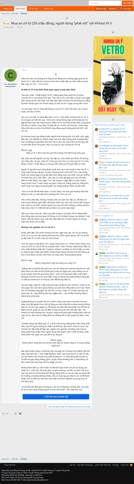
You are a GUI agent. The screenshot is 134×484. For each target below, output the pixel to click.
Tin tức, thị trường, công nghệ (110, 175)
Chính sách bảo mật (102, 465)
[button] (39, 8)
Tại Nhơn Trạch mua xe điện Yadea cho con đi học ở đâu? (114, 254)
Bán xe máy (103, 232)
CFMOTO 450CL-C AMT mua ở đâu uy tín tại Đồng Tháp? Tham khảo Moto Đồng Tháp (113, 222)
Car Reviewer (8, 27)
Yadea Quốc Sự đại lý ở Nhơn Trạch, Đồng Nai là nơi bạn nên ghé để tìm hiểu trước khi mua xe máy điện (114, 271)
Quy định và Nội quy (85, 465)
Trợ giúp (115, 465)
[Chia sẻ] (86, 70)
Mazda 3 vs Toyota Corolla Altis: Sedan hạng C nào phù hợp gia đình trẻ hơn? (115, 181)
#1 (90, 70)
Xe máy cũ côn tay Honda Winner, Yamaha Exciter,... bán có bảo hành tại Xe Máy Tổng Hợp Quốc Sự (114, 287)
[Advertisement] (46, 48)
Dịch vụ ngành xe (104, 215)
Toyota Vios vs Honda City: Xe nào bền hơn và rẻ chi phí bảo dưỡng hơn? (114, 198)
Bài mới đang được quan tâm (110, 124)
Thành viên (48, 8)
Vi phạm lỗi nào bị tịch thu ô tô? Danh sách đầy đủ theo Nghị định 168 (114, 165)
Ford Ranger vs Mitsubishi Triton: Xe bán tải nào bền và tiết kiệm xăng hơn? (114, 148)
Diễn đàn (20, 8)
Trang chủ (7, 8)
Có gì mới (33, 8)
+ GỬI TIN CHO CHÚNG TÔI (56, 396)
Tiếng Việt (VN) (9, 465)
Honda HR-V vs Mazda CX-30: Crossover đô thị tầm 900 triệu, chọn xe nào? (113, 132)
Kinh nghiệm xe (105, 142)
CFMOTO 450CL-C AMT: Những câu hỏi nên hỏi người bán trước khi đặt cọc (114, 239)
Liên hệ (72, 465)
